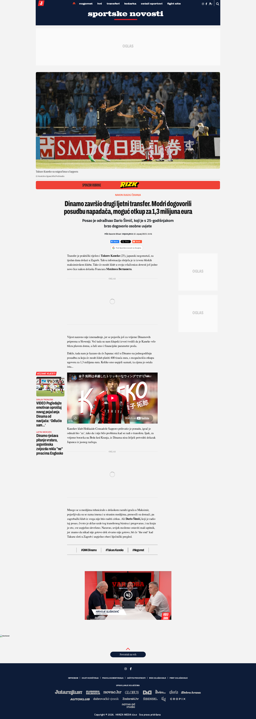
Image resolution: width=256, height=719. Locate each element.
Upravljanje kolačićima (128, 685)
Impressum (73, 678)
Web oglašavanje (157, 678)
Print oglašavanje (179, 678)
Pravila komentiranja (113, 678)
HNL (99, 3)
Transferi (113, 3)
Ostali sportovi (152, 3)
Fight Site (174, 3)
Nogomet (86, 3)
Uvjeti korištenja (90, 678)
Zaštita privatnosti (136, 678)
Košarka (130, 3)
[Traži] (217, 4)
